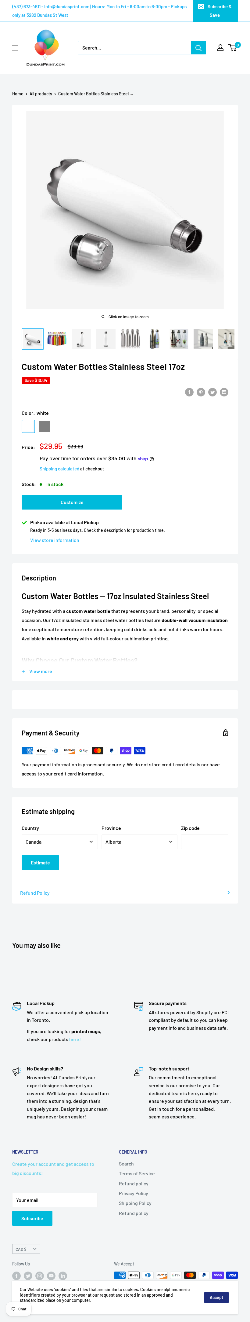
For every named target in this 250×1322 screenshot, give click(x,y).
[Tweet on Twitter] (212, 391)
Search (126, 1163)
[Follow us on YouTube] (51, 1276)
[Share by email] (224, 391)
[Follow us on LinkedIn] (63, 1276)
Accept (216, 1297)
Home (17, 93)
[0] (233, 47)
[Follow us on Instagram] (39, 1276)
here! (75, 1039)
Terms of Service (137, 1173)
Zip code (190, 828)
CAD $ (21, 1249)
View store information (54, 540)
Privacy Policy (133, 1193)
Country (30, 828)
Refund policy (133, 1183)
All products (41, 93)
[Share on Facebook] (189, 391)
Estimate (40, 862)
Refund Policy (35, 893)
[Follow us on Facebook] (16, 1276)
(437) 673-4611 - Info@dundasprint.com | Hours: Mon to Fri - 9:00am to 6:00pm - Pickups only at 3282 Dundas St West (99, 11)
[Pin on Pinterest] (201, 391)
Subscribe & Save (220, 11)
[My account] (220, 47)
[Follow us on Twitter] (28, 1276)
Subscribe (32, 1218)
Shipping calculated (59, 468)
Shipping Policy (135, 1203)
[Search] (198, 47)
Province (111, 828)
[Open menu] (15, 48)
